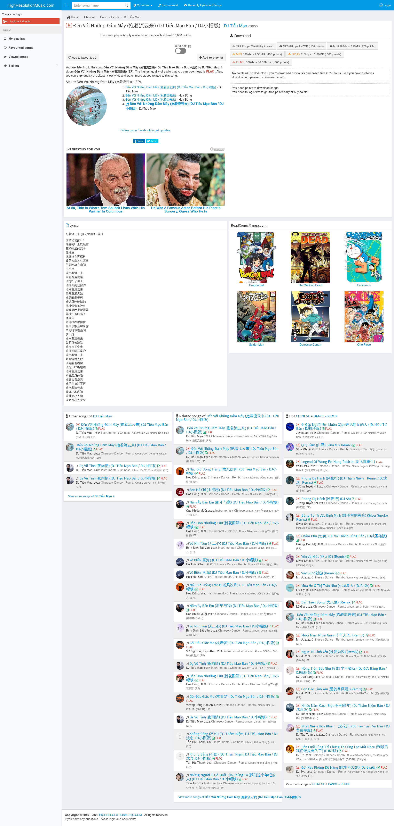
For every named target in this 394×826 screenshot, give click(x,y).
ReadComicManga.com (249, 225)
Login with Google (20, 21)
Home (74, 17)
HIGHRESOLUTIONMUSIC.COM (121, 815)
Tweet (153, 141)
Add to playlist (212, 57)
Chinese (89, 17)
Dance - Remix (109, 17)
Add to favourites (83, 57)
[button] (67, 5)
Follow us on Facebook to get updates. (145, 130)
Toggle (180, 51)
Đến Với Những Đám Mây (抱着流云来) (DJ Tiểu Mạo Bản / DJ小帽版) (171, 87)
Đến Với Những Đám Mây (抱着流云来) (151, 95)
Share (140, 141)
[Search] (126, 5)
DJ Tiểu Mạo (132, 17)
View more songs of (90, 496)
